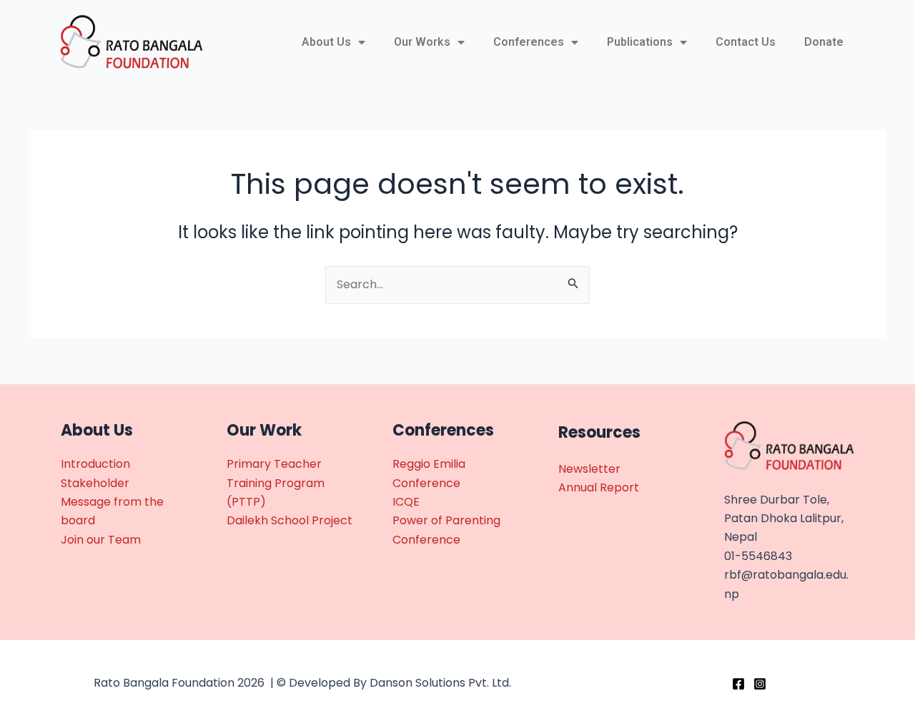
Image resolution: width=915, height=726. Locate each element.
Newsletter (589, 469)
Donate (824, 42)
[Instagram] (759, 683)
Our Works (422, 42)
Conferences (528, 42)
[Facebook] (738, 683)
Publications (640, 42)
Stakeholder (95, 483)
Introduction (95, 464)
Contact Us (746, 42)
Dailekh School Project (289, 520)
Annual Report (598, 487)
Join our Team (101, 539)
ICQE (406, 502)
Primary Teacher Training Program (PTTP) (276, 483)
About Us (326, 42)
